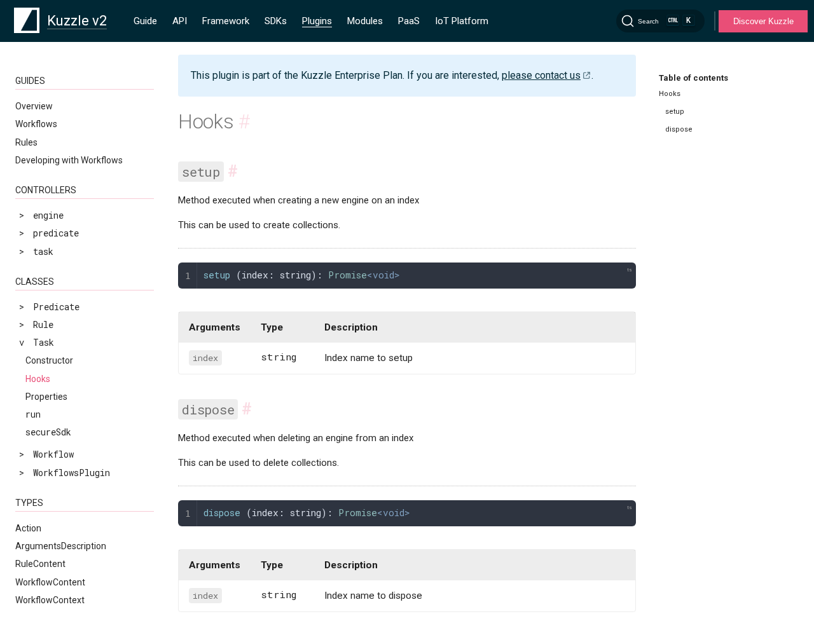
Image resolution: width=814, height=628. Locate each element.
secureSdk (48, 432)
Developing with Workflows (69, 160)
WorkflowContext (50, 600)
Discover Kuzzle (763, 21)
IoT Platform (461, 21)
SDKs (276, 21)
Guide (145, 21)
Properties (46, 397)
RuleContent (40, 564)
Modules (365, 21)
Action (28, 528)
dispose (679, 129)
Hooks (37, 379)
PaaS (409, 21)
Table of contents (693, 78)
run (33, 414)
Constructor (49, 360)
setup (674, 111)
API (179, 21)
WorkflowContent (50, 582)
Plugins (317, 21)
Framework (225, 21)
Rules (26, 142)
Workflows (36, 124)
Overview (34, 106)
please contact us (541, 75)
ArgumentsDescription (60, 546)
